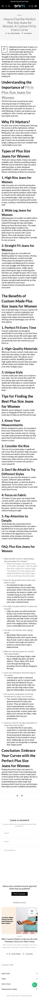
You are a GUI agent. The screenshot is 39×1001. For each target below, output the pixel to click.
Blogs (20, 15)
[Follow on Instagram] (22, 796)
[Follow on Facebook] (17, 796)
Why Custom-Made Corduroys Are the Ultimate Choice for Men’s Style (19, 940)
